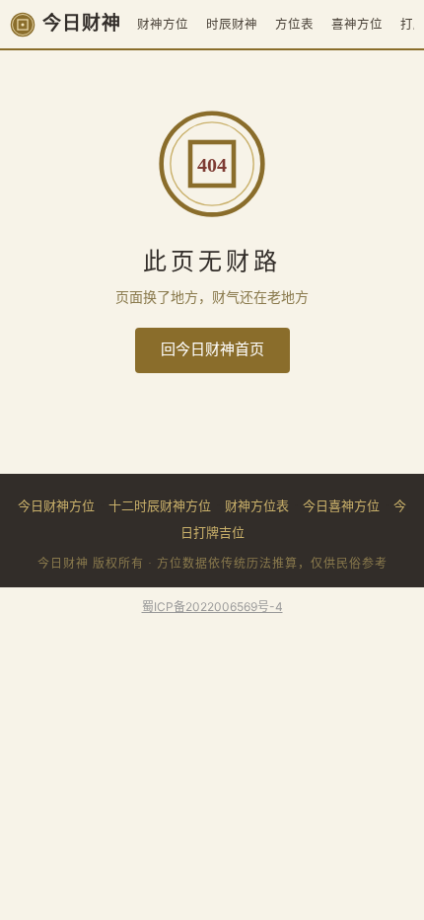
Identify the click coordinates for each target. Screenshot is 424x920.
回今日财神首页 (212, 349)
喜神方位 (357, 24)
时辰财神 (231, 24)
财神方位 (162, 24)
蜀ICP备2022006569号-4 (212, 606)
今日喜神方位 (341, 505)
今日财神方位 (56, 505)
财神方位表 (257, 505)
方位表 (294, 24)
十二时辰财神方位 (159, 505)
